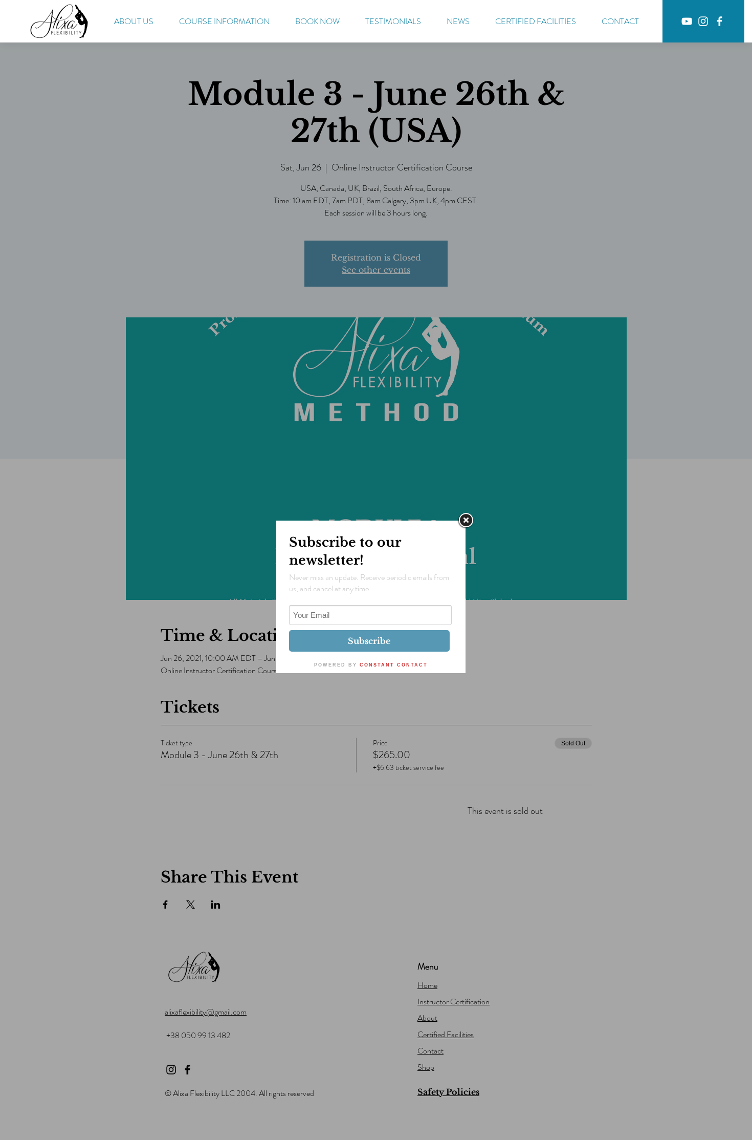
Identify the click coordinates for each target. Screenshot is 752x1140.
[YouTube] (686, 21)
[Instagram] (703, 21)
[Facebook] (719, 21)
